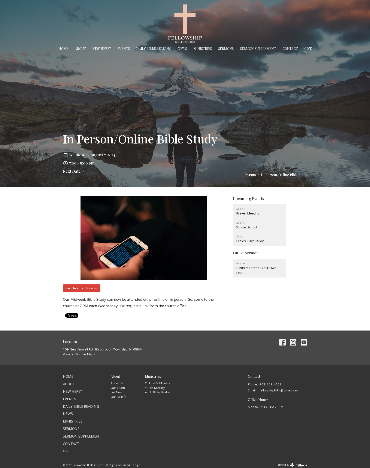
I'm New (116, 392)
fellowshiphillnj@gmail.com (279, 390)
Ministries (202, 48)
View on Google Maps (79, 354)
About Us (117, 383)
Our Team (118, 388)
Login (136, 465)
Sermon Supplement (258, 48)
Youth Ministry (155, 388)
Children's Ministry (157, 383)
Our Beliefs (118, 397)
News (182, 48)
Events (123, 48)
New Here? (101, 48)
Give (308, 48)
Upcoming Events (248, 198)
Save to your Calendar (82, 288)
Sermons (226, 48)
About (80, 48)
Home (63, 48)
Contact (290, 48)
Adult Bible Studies (158, 392)
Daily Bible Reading (153, 48)
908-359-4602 (270, 384)
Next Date (72, 171)
